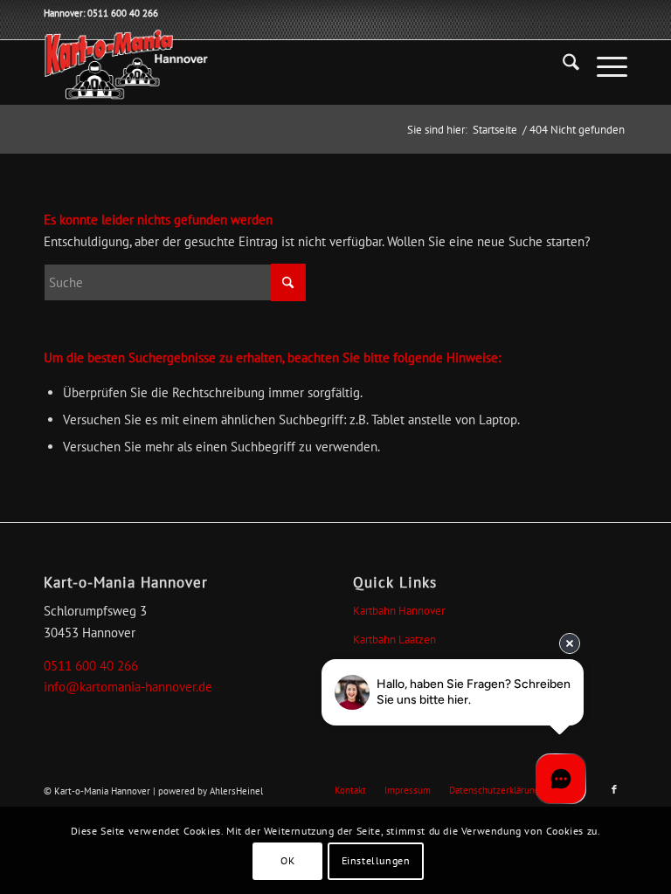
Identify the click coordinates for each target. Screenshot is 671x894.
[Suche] (562, 65)
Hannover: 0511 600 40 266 (101, 13)
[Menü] (603, 65)
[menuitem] (562, 65)
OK (287, 860)
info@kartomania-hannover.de (128, 686)
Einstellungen (376, 860)
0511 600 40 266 (91, 665)
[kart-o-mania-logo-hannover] (126, 65)
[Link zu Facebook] (614, 789)
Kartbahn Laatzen (394, 639)
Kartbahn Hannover (399, 610)
